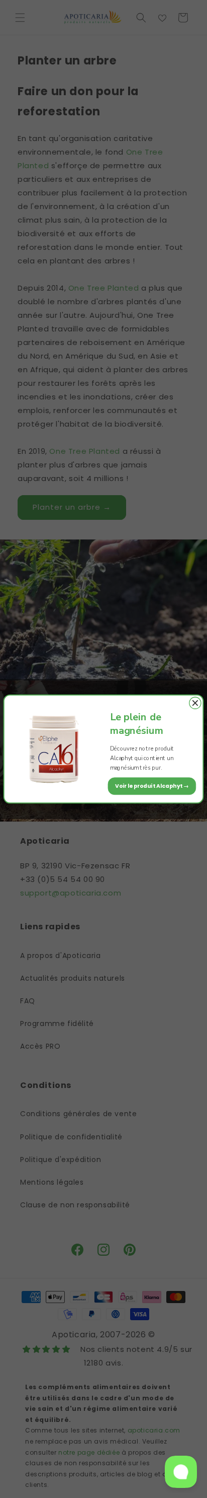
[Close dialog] (195, 703)
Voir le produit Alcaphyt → (152, 785)
